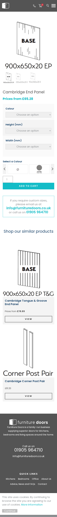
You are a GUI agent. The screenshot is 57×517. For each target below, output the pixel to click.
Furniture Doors (5, 6)
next (52, 169)
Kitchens (10, 479)
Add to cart (28, 186)
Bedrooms (23, 479)
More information (32, 504)
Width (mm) (14, 140)
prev (4, 169)
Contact (42, 484)
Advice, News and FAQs (22, 484)
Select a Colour (12, 161)
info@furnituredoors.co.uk (28, 208)
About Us (46, 479)
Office (35, 479)
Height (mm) (14, 124)
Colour (10, 108)
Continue (9, 511)
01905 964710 (34, 5)
